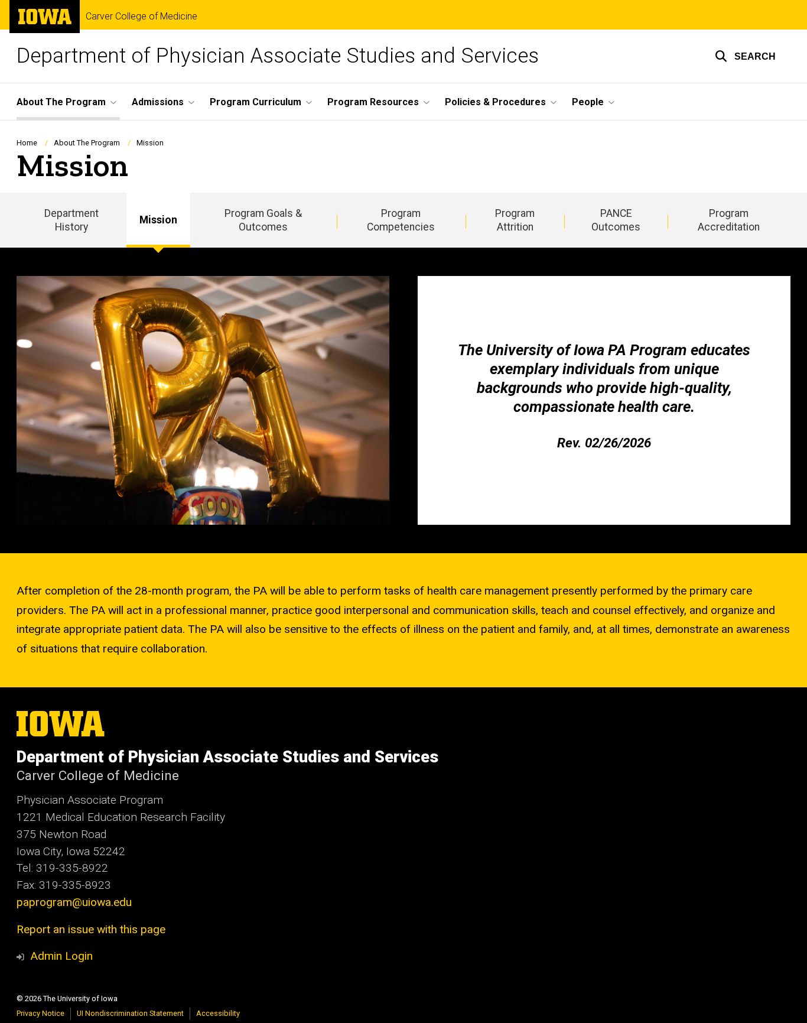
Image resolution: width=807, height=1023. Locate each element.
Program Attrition (515, 220)
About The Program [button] (61, 102)
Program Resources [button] (373, 102)
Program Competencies (401, 220)
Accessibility (218, 1013)
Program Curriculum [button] (255, 102)
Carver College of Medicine (141, 16)
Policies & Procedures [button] (495, 102)
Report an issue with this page (91, 929)
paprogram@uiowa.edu (74, 902)
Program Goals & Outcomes (263, 220)
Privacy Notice (40, 1013)
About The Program (87, 142)
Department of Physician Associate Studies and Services (278, 56)
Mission (158, 220)
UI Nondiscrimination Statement (130, 1013)
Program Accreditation (729, 220)
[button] (745, 56)
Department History (71, 220)
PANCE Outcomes (615, 220)
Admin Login (61, 956)
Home (27, 142)
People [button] (588, 102)
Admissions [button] (158, 102)
